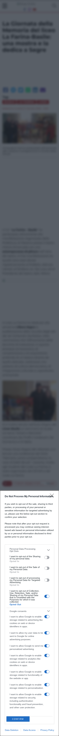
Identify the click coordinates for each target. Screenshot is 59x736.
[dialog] (29, 613)
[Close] (53, 497)
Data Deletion (11, 730)
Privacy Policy (47, 730)
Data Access (29, 730)
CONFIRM (18, 719)
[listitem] (29, 550)
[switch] (46, 557)
